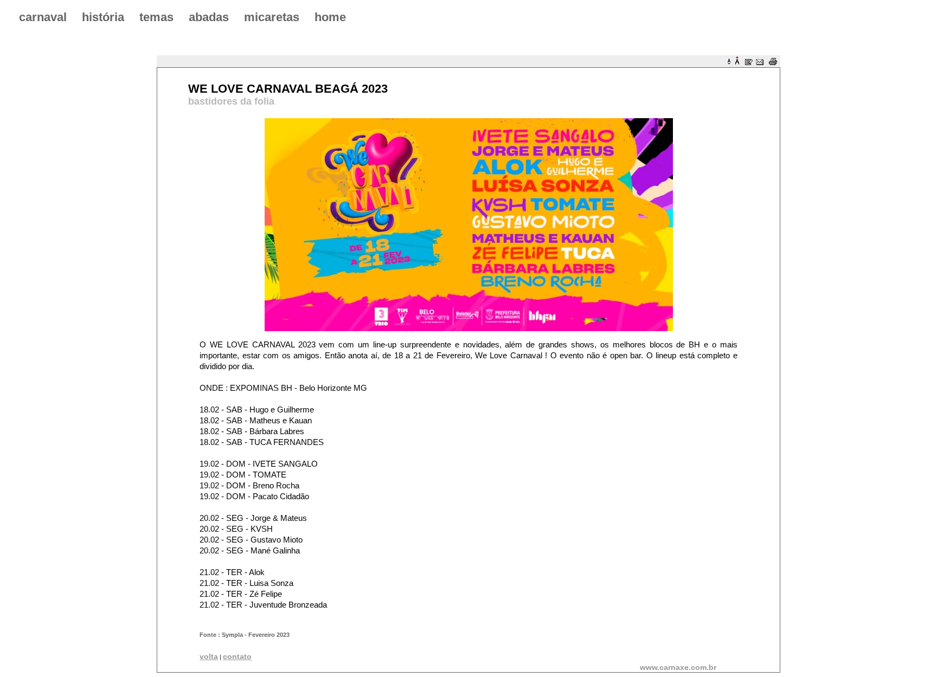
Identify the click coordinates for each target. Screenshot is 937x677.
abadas (209, 17)
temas (156, 17)
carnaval (43, 17)
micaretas (271, 17)
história (103, 17)
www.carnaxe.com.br (678, 667)
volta (209, 656)
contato (237, 656)
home (330, 17)
